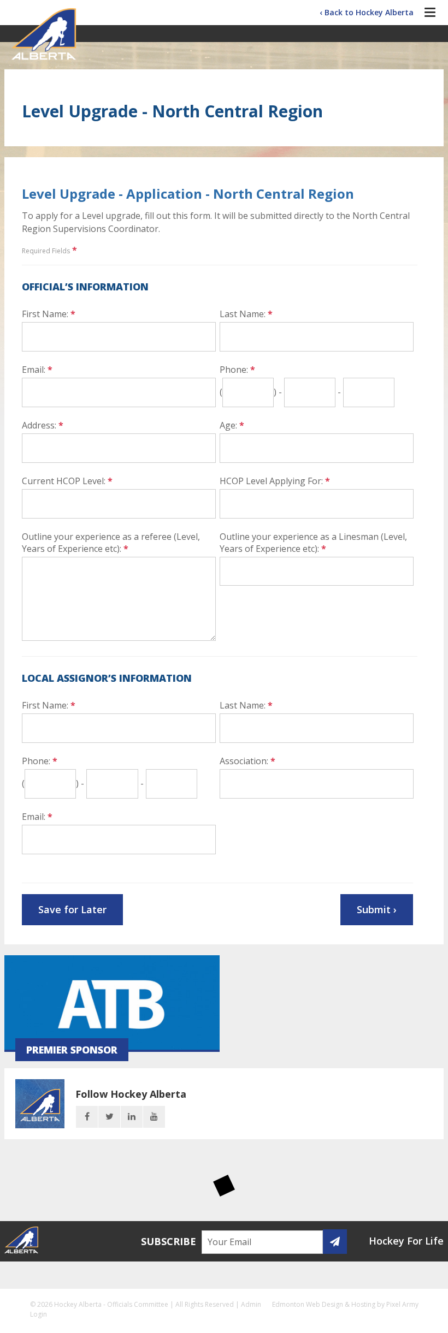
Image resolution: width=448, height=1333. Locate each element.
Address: (42, 425)
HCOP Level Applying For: (275, 481)
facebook (87, 1117)
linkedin (132, 1117)
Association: (247, 761)
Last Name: (246, 314)
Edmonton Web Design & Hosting (323, 1304)
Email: (37, 370)
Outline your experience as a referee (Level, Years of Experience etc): (111, 543)
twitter (109, 1117)
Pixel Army (402, 1304)
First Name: (48, 314)
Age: (232, 425)
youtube (154, 1117)
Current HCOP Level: (67, 481)
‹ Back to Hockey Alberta (367, 12)
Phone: (237, 370)
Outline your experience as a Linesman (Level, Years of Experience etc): (313, 543)
